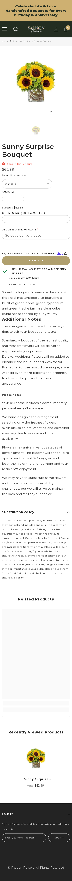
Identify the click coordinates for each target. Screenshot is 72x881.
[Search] (15, 29)
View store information (22, 284)
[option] (36, 82)
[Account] (56, 29)
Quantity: (8, 191)
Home (5, 41)
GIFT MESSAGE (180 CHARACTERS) (23, 212)
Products (17, 41)
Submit (59, 837)
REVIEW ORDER (36, 260)
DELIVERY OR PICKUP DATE (20, 229)
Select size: (14, 175)
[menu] (4, 29)
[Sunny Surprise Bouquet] (36, 758)
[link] (36, 703)
